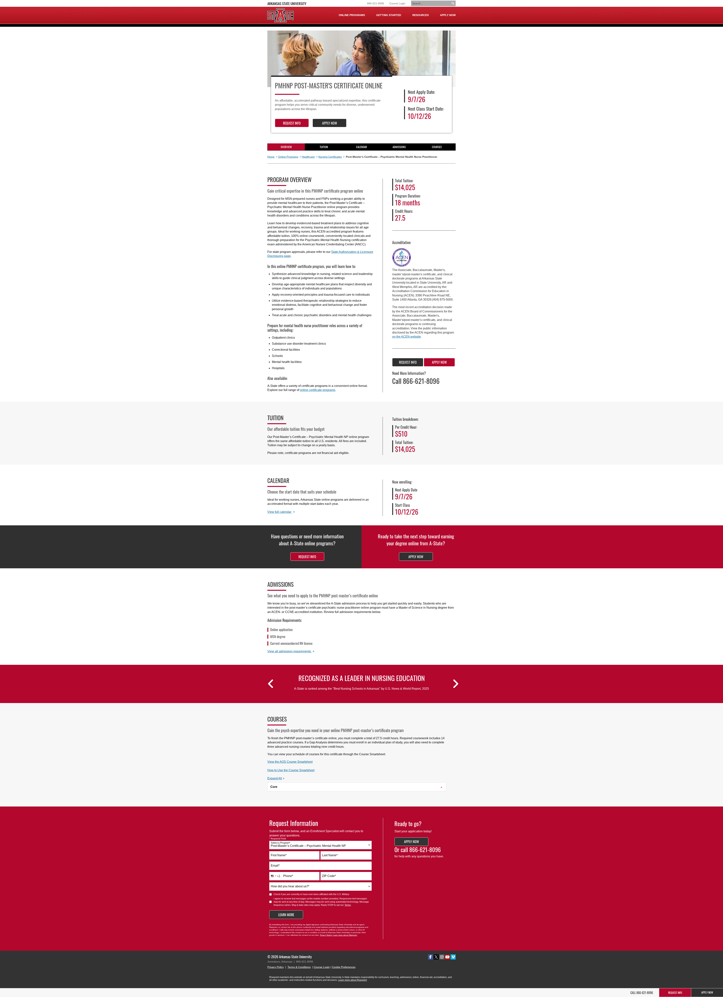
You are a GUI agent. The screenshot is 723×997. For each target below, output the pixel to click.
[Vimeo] (453, 957)
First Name (279, 855)
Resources (420, 15)
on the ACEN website (406, 336)
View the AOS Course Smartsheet (290, 761)
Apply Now (448, 15)
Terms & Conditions (299, 967)
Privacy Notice (326, 935)
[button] (275, 778)
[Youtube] (447, 957)
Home (271, 156)
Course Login (397, 3)
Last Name (330, 855)
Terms (348, 905)
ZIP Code (329, 876)
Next (454, 686)
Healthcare (308, 156)
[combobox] (320, 845)
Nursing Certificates (330, 156)
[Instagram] (441, 957)
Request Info (292, 123)
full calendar (281, 512)
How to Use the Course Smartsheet (290, 770)
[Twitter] (436, 957)
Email (275, 865)
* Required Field (277, 839)
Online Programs (288, 156)
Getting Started (388, 15)
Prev (269, 686)
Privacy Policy (275, 967)
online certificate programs (317, 390)
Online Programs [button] (352, 15)
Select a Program (280, 843)
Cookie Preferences (343, 967)
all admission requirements (291, 651)
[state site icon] (280, 15)
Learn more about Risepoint (345, 935)
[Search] (453, 3)
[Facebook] (430, 957)
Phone (288, 876)
